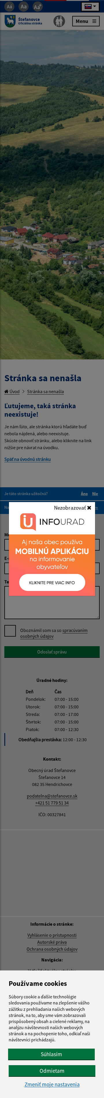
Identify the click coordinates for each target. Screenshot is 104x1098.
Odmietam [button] (52, 1070)
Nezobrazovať (70, 507)
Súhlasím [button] (51, 1054)
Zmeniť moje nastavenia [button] (52, 1084)
